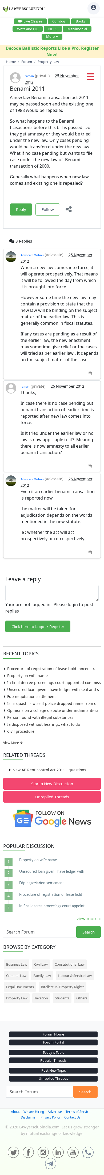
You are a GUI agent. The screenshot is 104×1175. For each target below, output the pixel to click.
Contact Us (72, 1117)
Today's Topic (53, 1052)
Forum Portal (53, 1042)
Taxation (41, 998)
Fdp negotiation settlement (31, 696)
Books (81, 21)
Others (81, 998)
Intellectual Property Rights (62, 986)
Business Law (16, 964)
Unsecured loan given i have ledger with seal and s (53, 689)
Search (88, 932)
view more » (89, 918)
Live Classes (32, 21)
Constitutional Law (70, 964)
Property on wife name (27, 675)
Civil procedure (20, 731)
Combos (59, 21)
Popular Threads (53, 1060)
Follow (48, 209)
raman (29, 76)
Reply (21, 209)
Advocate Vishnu (32, 255)
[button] (90, 78)
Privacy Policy (51, 1117)
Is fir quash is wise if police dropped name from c (51, 703)
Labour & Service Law (75, 975)
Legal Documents (20, 986)
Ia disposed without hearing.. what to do (43, 724)
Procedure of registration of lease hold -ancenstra (52, 668)
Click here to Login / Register (37, 626)
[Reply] (90, 373)
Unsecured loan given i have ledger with (51, 872)
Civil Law (41, 964)
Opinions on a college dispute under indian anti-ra (52, 710)
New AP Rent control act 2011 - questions (49, 769)
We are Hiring (33, 1111)
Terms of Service (78, 1111)
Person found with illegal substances (40, 717)
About (15, 1111)
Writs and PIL (27, 29)
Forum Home (53, 1034)
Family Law (42, 975)
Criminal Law (16, 975)
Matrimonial (77, 29)
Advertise (55, 1111)
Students (62, 998)
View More (11, 742)
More (50, 36)
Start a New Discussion (52, 783)
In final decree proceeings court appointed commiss (54, 682)
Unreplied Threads (52, 796)
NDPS (52, 29)
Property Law (16, 998)
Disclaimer (29, 1117)
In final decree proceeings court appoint (52, 906)
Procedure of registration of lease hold (50, 895)
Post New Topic (53, 1070)
